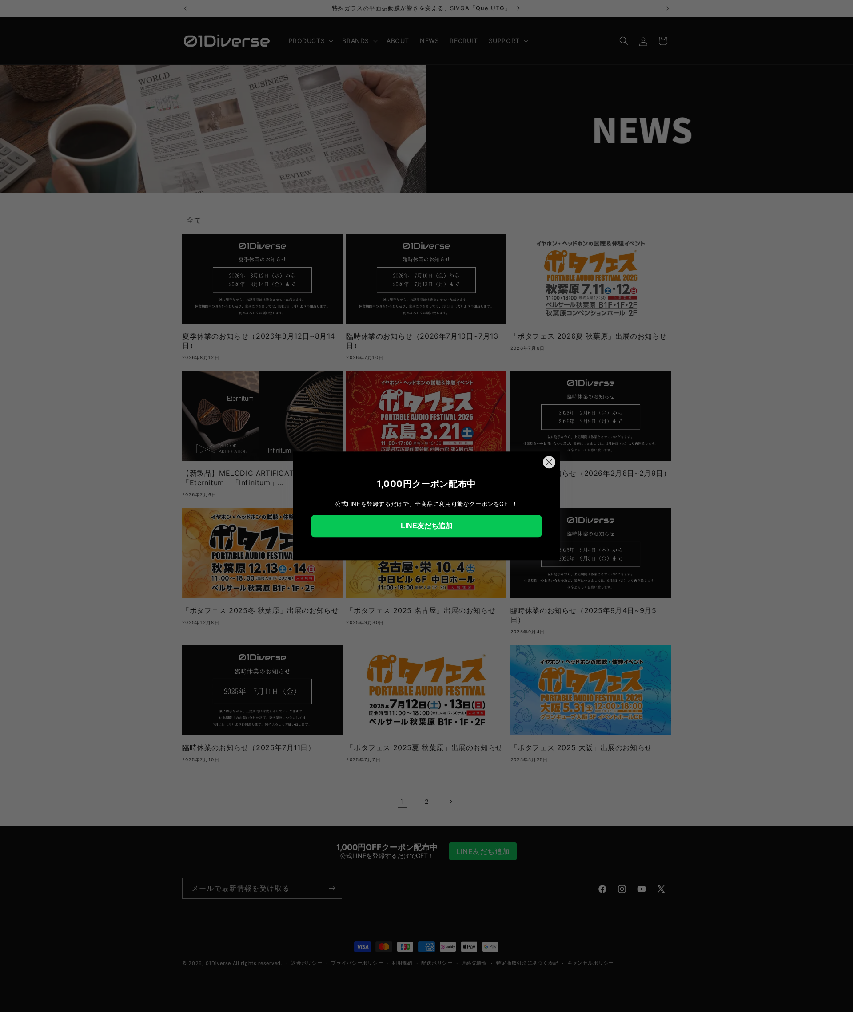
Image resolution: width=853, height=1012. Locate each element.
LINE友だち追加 (427, 526)
